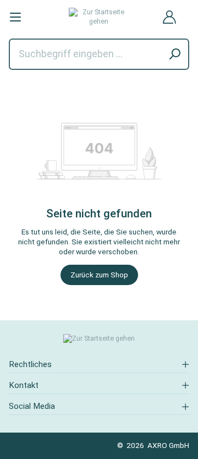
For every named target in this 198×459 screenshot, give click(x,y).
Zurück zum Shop (99, 274)
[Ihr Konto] (169, 17)
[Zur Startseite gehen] (99, 17)
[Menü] (15, 17)
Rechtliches (30, 364)
